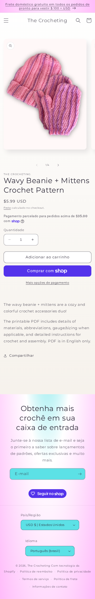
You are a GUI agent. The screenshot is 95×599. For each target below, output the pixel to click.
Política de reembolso (36, 571)
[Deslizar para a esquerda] (36, 165)
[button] (6, 20)
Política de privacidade (74, 571)
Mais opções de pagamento (47, 282)
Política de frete (66, 579)
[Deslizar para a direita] (58, 165)
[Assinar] (79, 474)
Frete (7, 207)
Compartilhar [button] (21, 355)
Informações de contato (49, 586)
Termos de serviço (35, 579)
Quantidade (14, 230)
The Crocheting (39, 565)
